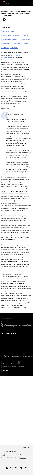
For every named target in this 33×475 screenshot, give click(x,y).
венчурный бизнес (8, 31)
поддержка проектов (9, 367)
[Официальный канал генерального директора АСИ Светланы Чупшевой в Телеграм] (26, 468)
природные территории (10, 363)
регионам (27, 43)
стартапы (25, 35)
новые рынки (26, 39)
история (14, 47)
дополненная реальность (10, 39)
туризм (21, 367)
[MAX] (9, 468)
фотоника (17, 43)
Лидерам (5, 47)
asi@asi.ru (23, 458)
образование (7, 43)
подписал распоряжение (11, 56)
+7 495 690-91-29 (11, 458)
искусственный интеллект (11, 35)
